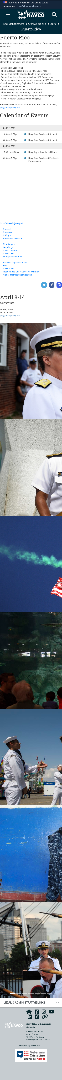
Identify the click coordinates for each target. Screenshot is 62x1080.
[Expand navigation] (8, 14)
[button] (30, 6)
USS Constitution (11, 250)
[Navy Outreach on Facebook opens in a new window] (37, 1013)
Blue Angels (9, 244)
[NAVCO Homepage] (29, 1013)
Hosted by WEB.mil (29, 1045)
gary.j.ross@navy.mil (10, 107)
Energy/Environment (13, 256)
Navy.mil (7, 229)
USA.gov (7, 235)
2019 (53, 24)
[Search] (54, 14)
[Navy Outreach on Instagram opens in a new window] (44, 1013)
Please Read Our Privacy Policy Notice (21, 272)
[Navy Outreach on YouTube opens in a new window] (51, 1013)
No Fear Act (8, 268)
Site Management (14, 24)
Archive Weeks (37, 24)
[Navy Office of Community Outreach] (14, 1025)
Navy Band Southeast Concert (42, 134)
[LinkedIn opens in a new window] (30, 1018)
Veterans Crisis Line (12, 238)
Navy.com (7, 232)
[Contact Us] (37, 1018)
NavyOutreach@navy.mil (11, 223)
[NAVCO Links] (45, 1018)
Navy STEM (8, 253)
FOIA (5, 265)
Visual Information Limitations (17, 275)
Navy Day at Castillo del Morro (42, 152)
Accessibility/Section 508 (15, 262)
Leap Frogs (8, 247)
